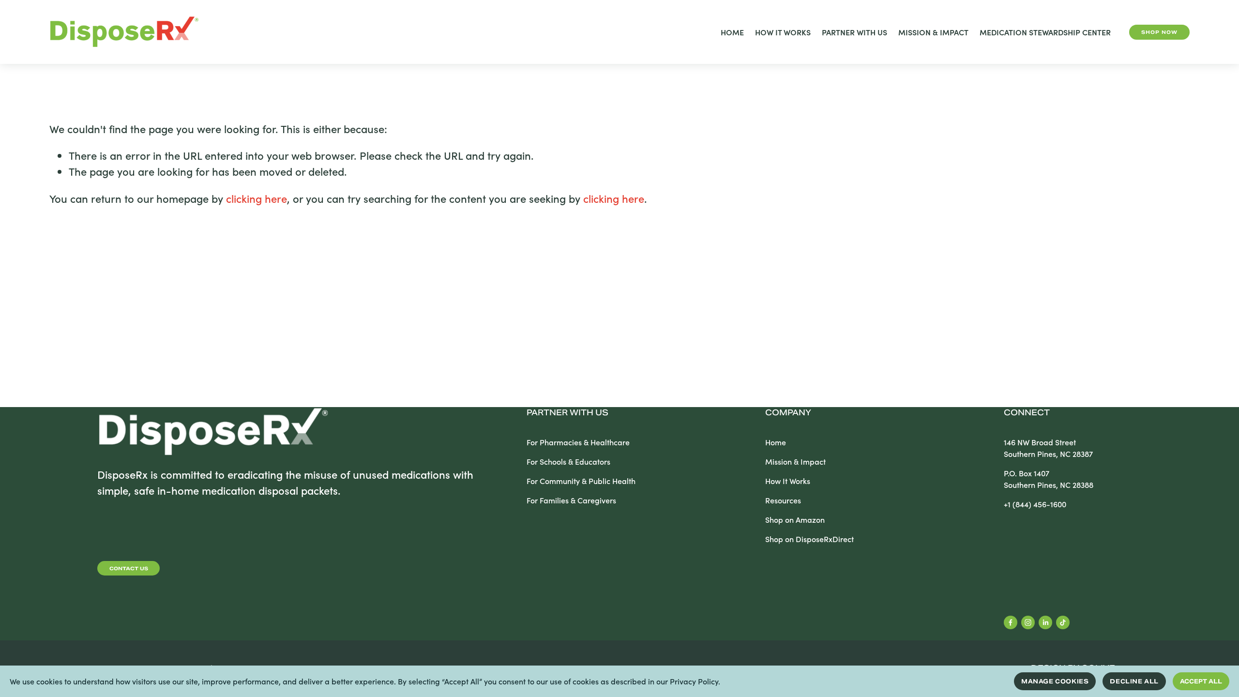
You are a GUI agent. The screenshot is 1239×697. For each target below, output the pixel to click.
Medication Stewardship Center (1045, 32)
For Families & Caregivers (571, 500)
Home (732, 32)
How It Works (783, 32)
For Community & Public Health (581, 481)
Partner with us (567, 413)
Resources (783, 500)
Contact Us (128, 568)
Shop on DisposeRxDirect (809, 539)
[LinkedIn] (1045, 622)
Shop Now (1159, 32)
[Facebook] (1010, 622)
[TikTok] (1063, 622)
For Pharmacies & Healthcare (578, 442)
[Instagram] (1028, 622)
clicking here (256, 198)
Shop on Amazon (795, 520)
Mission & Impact (933, 32)
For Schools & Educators (568, 461)
